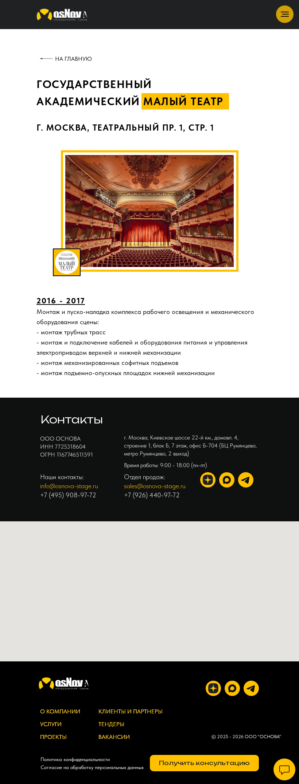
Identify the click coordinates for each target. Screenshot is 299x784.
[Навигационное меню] (285, 14)
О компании (60, 711)
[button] (204, 763)
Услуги (51, 724)
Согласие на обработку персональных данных (92, 767)
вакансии (114, 736)
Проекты (53, 736)
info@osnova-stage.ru (69, 486)
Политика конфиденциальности (75, 759)
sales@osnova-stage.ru (155, 486)
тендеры (111, 724)
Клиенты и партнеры (130, 711)
